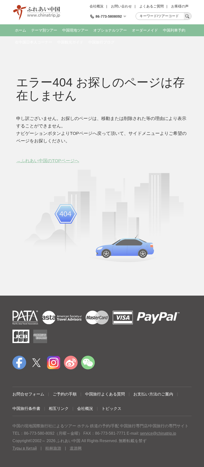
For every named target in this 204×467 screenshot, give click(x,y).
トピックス (111, 408)
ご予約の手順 (65, 394)
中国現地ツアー (75, 30)
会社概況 (96, 6)
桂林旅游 (53, 448)
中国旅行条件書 (26, 408)
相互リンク (59, 408)
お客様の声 (180, 6)
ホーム (20, 30)
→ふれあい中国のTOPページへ (47, 160)
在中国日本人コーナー (33, 42)
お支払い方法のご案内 (153, 394)
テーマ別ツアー (44, 30)
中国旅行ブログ (101, 42)
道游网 (76, 448)
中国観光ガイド (70, 42)
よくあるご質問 (151, 6)
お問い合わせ (121, 6)
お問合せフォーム (28, 394)
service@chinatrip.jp (158, 433)
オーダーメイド (145, 30)
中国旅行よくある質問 (105, 394)
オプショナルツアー (110, 30)
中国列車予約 (174, 30)
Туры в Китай (24, 448)
